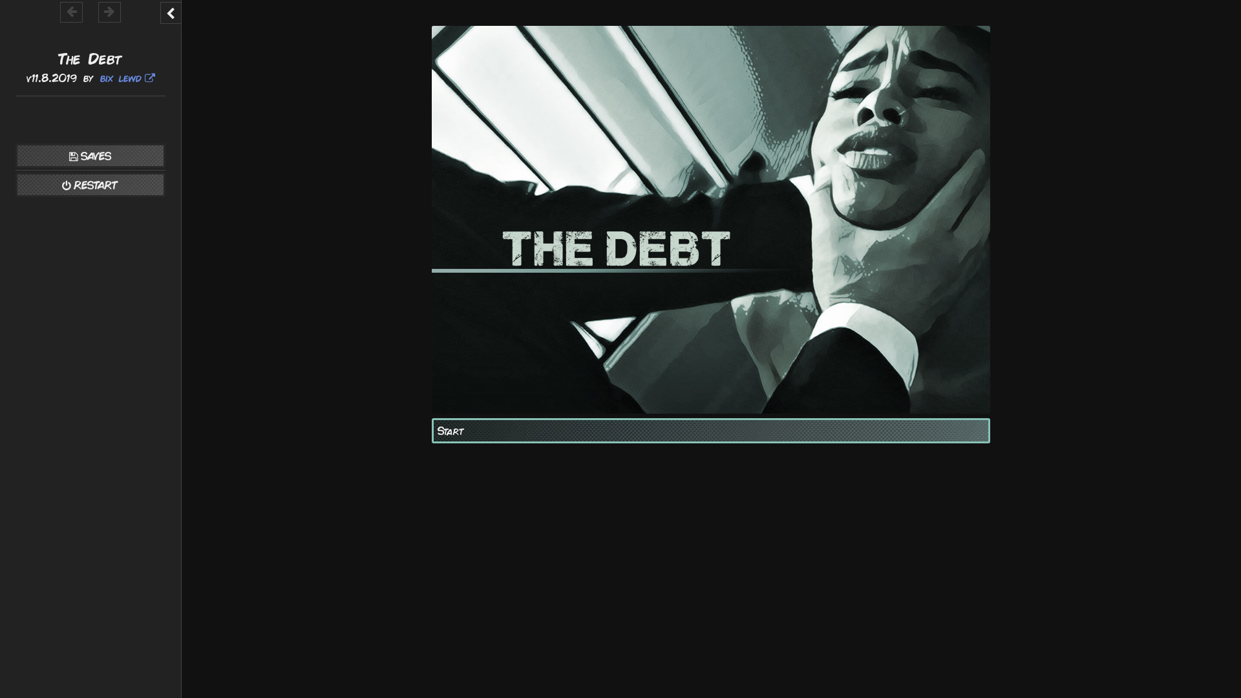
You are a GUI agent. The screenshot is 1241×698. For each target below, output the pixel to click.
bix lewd (121, 77)
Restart (96, 184)
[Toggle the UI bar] (170, 13)
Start (451, 430)
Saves (96, 155)
